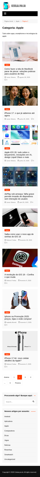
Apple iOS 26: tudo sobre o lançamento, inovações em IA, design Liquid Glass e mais (18, 154)
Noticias (7, 445)
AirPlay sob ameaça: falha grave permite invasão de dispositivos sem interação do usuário (19, 196)
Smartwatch (8, 454)
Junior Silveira (11, 77)
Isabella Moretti (11, 322)
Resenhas (8, 450)
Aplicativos (8, 421)
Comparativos (9, 431)
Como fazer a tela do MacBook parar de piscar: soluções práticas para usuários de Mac (20, 71)
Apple (7, 65)
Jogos (6, 440)
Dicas (6, 435)
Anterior (6, 377)
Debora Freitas (11, 240)
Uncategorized (9, 459)
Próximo (18, 383)
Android (7, 416)
